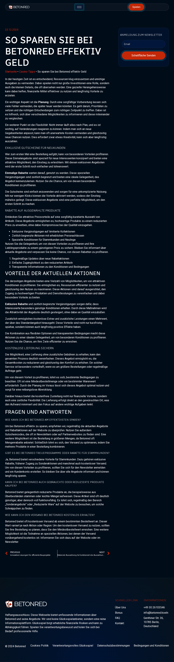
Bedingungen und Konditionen (151, 645)
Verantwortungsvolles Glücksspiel (73, 645)
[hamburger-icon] (79, 7)
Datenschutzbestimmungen (113, 645)
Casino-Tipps (27, 71)
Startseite (11, 71)
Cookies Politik (39, 645)
